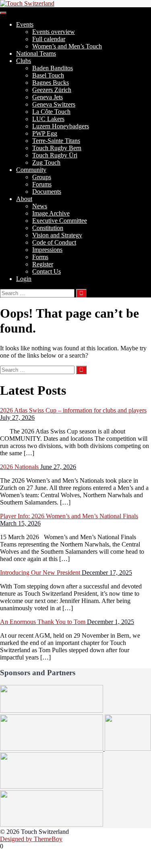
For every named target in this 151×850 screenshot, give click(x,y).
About (24, 198)
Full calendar (48, 39)
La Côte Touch (51, 111)
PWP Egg (44, 133)
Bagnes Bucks (50, 82)
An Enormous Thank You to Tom (43, 621)
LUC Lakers (48, 118)
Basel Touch (48, 75)
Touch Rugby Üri (54, 155)
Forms (40, 256)
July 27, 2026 (17, 417)
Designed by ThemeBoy (31, 838)
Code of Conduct (54, 242)
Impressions (47, 249)
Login (23, 278)
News (39, 206)
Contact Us (46, 271)
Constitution (47, 227)
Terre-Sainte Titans (56, 140)
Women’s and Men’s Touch (67, 46)
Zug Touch (46, 162)
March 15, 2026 (20, 523)
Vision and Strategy (57, 235)
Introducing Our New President (41, 572)
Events (24, 24)
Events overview (53, 31)
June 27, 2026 (58, 466)
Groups (41, 177)
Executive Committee (59, 220)
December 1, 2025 (110, 621)
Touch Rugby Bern (56, 147)
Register (42, 264)
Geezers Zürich (51, 89)
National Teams (36, 53)
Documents (46, 191)
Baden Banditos (52, 68)
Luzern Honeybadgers (60, 126)
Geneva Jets (47, 97)
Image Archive (51, 213)
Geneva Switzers (53, 104)
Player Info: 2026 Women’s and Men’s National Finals (69, 516)
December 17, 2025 (107, 572)
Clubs (23, 60)
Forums (42, 184)
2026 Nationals (20, 466)
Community (31, 169)
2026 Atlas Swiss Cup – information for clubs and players (73, 410)
